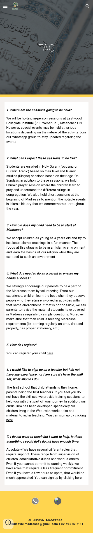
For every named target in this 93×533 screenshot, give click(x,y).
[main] (46, 48)
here (50, 353)
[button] (5, 6)
